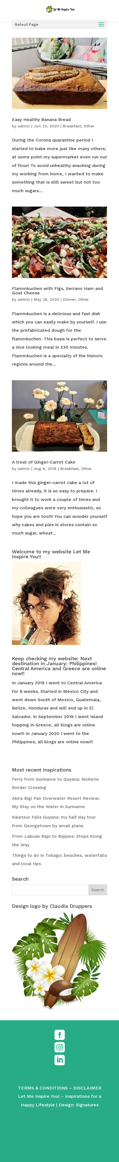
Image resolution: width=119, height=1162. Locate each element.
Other (89, 126)
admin (24, 126)
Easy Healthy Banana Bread (41, 119)
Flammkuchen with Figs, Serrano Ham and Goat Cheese (57, 290)
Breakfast (72, 126)
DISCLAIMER (87, 1088)
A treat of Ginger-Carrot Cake (44, 462)
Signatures (87, 1104)
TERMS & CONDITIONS (43, 1088)
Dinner (69, 299)
